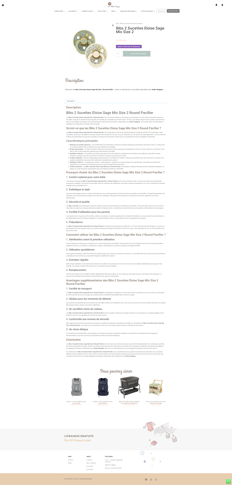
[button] (113, 25)
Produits (70, 460)
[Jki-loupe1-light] (161, 479)
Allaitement (72, 11)
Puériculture (58, 11)
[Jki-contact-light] (166, 479)
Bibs (117, 23)
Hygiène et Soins (87, 11)
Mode (113, 11)
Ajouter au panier (138, 54)
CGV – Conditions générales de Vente (114, 461)
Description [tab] (70, 101)
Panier (70, 463)
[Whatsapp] (156, 479)
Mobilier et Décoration (127, 11)
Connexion (90, 469)
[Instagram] (151, 479)
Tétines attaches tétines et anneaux (131, 23)
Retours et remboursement (113, 468)
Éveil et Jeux (102, 11)
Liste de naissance (147, 11)
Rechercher (173, 11)
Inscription (90, 466)
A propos (89, 460)
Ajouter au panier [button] (76, 408)
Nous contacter (91, 463)
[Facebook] (146, 479)
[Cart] (222, 5)
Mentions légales (110, 465)
